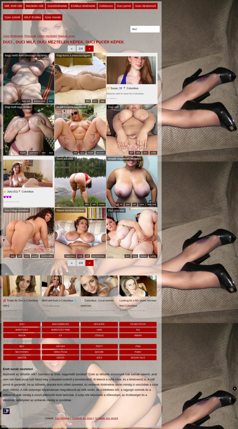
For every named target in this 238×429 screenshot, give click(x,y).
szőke (153, 153)
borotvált (22, 330)
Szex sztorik (12, 17)
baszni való (138, 357)
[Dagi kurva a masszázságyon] (80, 102)
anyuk (22, 335)
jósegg (99, 335)
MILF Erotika (32, 17)
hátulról (99, 324)
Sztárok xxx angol (106, 418)
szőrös (153, 256)
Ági (138, 330)
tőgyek (23, 153)
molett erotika (47, 256)
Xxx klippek (62, 418)
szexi (141, 204)
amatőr (21, 357)
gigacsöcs (33, 153)
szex (135, 256)
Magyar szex (66, 36)
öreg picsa (60, 352)
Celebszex (106, 6)
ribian (138, 335)
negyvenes (21, 352)
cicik (80, 256)
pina (138, 346)
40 (121, 204)
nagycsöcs (70, 256)
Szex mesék (53, 17)
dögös (60, 357)
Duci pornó (124, 6)
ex (60, 335)
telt (134, 204)
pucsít (34, 256)
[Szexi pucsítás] (80, 206)
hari (99, 330)
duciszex (100, 153)
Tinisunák (30, 36)
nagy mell (26, 101)
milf (75, 153)
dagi (102, 101)
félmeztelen (138, 324)
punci (138, 352)
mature (144, 256)
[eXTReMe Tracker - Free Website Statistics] (6, 413)
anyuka (60, 346)
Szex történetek (13, 36)
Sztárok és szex (82, 418)
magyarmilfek (60, 324)
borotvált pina (98, 256)
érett (27, 256)
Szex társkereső (145, 6)
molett (90, 153)
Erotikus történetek (83, 6)
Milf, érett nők (13, 6)
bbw (88, 101)
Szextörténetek (57, 6)
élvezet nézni (39, 101)
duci (51, 101)
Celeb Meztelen (47, 36)
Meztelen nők (34, 6)
